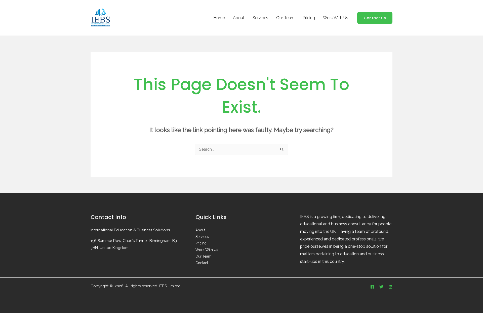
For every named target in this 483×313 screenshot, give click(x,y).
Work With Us (335, 17)
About (239, 17)
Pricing (309, 17)
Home (219, 17)
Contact (201, 263)
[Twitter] (381, 287)
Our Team (285, 17)
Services (260, 17)
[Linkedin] (390, 287)
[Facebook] (372, 287)
